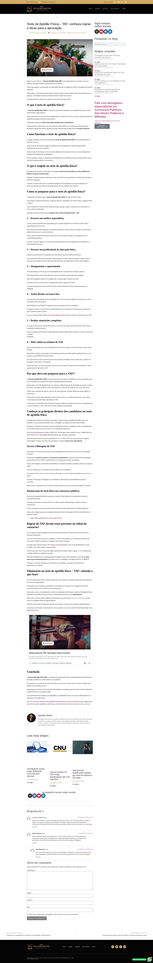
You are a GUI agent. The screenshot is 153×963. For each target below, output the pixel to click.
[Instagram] (115, 2)
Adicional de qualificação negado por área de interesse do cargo (82, 774)
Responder (34, 827)
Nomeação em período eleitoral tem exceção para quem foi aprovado (107, 90)
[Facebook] (34, 795)
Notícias (105, 8)
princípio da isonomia (78, 598)
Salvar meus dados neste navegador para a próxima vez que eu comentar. (53, 914)
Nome (29, 893)
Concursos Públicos (79, 33)
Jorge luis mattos (37, 817)
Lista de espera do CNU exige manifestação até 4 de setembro (60, 776)
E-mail (29, 900)
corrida (80, 551)
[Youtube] (118, 2)
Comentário (31, 870)
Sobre (124, 8)
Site (28, 907)
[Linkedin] (125, 2)
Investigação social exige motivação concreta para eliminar (35, 772)
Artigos (97, 8)
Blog (71, 33)
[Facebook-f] (122, 2)
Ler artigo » (30, 782)
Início (90, 8)
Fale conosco (115, 8)
